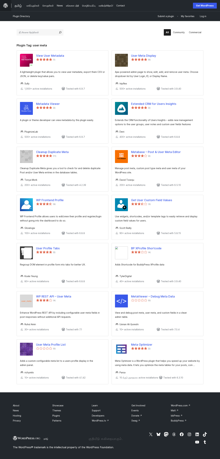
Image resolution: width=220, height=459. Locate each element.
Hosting (17, 415)
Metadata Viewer (48, 103)
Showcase (57, 405)
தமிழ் (46, 438)
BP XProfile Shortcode (146, 248)
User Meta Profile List (51, 344)
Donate (136, 415)
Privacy (17, 420)
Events (135, 410)
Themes (56, 410)
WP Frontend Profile (50, 200)
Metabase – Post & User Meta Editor (156, 152)
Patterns (56, 420)
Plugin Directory (21, 16)
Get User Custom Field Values (151, 200)
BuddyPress (179, 420)
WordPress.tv (100, 420)
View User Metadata (50, 55)
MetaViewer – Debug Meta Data (153, 296)
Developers (98, 415)
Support (96, 410)
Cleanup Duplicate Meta (52, 152)
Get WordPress (205, 5)
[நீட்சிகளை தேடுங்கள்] (60, 32)
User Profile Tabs (48, 248)
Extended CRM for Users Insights (153, 103)
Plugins (56, 415)
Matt (174, 410)
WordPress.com (180, 405)
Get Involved (138, 405)
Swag (135, 420)
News (16, 410)
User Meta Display (143, 55)
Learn (95, 405)
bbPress (176, 415)
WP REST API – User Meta (53, 296)
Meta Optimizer (141, 344)
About (16, 405)
